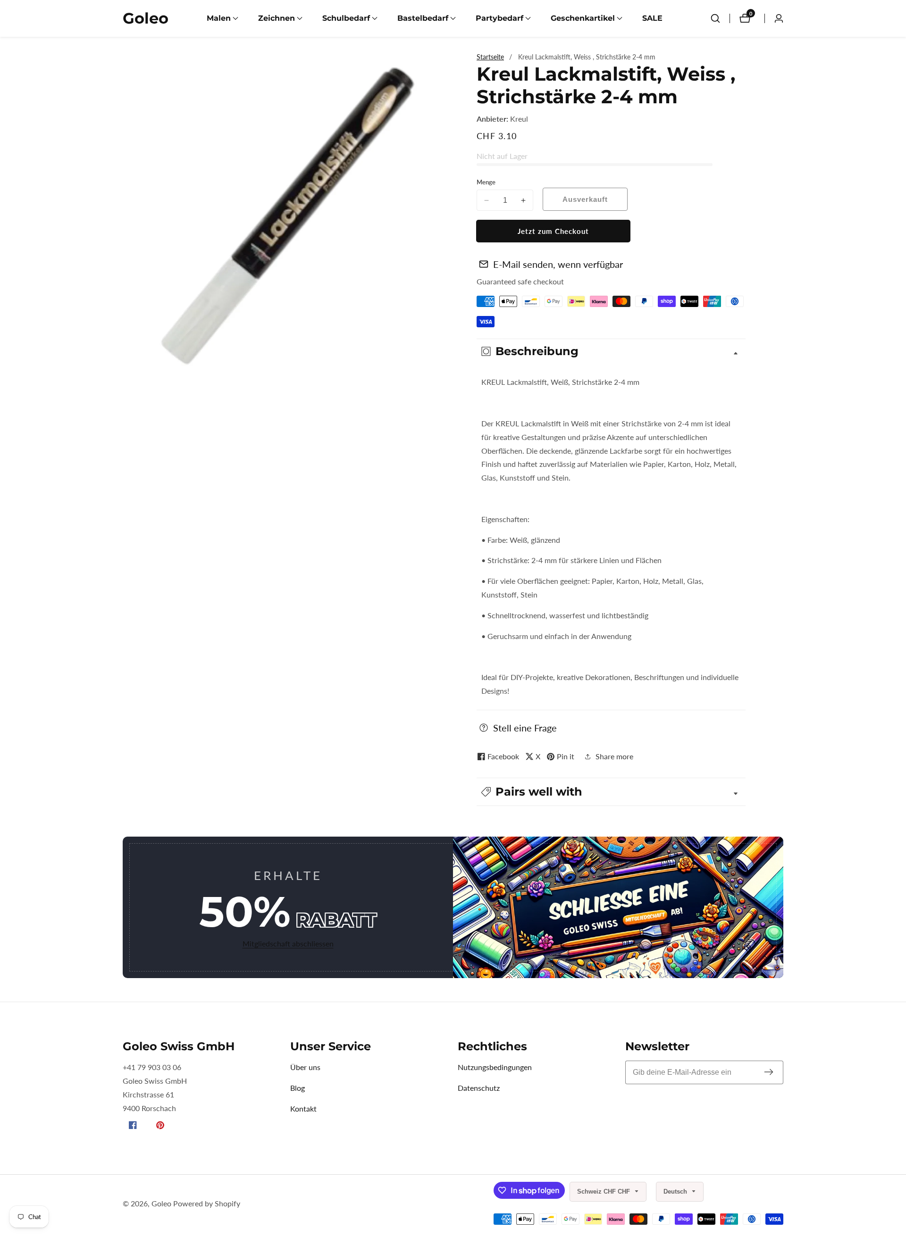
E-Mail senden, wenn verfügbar (558, 264)
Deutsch (676, 1191)
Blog (297, 1087)
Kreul (519, 119)
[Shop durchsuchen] (715, 18)
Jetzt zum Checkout (553, 231)
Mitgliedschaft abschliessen (288, 943)
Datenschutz (479, 1087)
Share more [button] (614, 756)
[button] (219, 18)
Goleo (161, 1203)
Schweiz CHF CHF (604, 1191)
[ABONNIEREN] (768, 1072)
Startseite (490, 57)
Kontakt (303, 1108)
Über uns (305, 1067)
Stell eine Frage (525, 727)
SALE (652, 18)
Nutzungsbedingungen (495, 1067)
